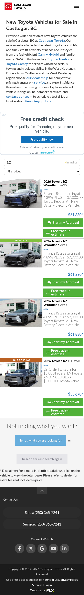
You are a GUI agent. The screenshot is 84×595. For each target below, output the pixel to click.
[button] (63, 222)
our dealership (37, 78)
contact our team (19, 96)
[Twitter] (30, 548)
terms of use (51, 579)
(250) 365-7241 (61, 6)
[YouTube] (53, 548)
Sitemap (37, 585)
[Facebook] (19, 548)
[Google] (42, 548)
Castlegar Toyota (52, 40)
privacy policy (69, 579)
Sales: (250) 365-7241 (42, 512)
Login (48, 585)
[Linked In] (64, 548)
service (39, 82)
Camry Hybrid (48, 54)
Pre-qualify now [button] (42, 139)
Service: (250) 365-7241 (42, 524)
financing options (38, 101)
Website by (37, 590)
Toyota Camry (17, 64)
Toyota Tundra (58, 59)
